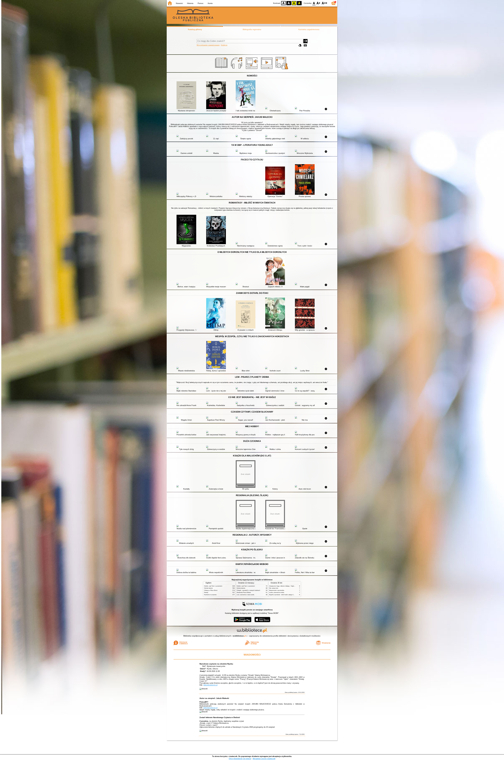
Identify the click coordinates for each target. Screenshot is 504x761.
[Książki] (222, 69)
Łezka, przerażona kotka (276, 592)
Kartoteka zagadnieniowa (308, 29)
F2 (324, 3)
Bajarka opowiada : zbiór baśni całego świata (282, 594)
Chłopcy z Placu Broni (210, 590)
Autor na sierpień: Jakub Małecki (214, 698)
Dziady (206, 592)
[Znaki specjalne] (305, 45)
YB (294, 3)
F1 (318, 3)
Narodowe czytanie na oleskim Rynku (216, 664)
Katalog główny (195, 29)
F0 (314, 3)
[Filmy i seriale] (267, 69)
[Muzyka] (237, 69)
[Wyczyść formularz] (300, 45)
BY (299, 3)
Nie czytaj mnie (273, 588)
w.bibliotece (239, 636)
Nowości (179, 3)
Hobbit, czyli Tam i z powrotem (213, 586)
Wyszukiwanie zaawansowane (208, 45)
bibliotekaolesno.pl (210, 685)
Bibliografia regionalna (252, 29)
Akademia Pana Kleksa (244, 592)
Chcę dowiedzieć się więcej (240, 759)
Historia (190, 3)
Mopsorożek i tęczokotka (276, 590)
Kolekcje (224, 45)
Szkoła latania (208, 588)
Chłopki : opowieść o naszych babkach (248, 590)
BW (288, 3)
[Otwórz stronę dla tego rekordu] (187, 95)
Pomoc (200, 3)
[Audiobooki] (252, 69)
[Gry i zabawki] (282, 69)
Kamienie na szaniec (210, 594)
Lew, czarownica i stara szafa (245, 594)
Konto (210, 3)
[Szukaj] (305, 41)
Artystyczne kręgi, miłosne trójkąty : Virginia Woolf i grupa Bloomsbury (290, 586)
